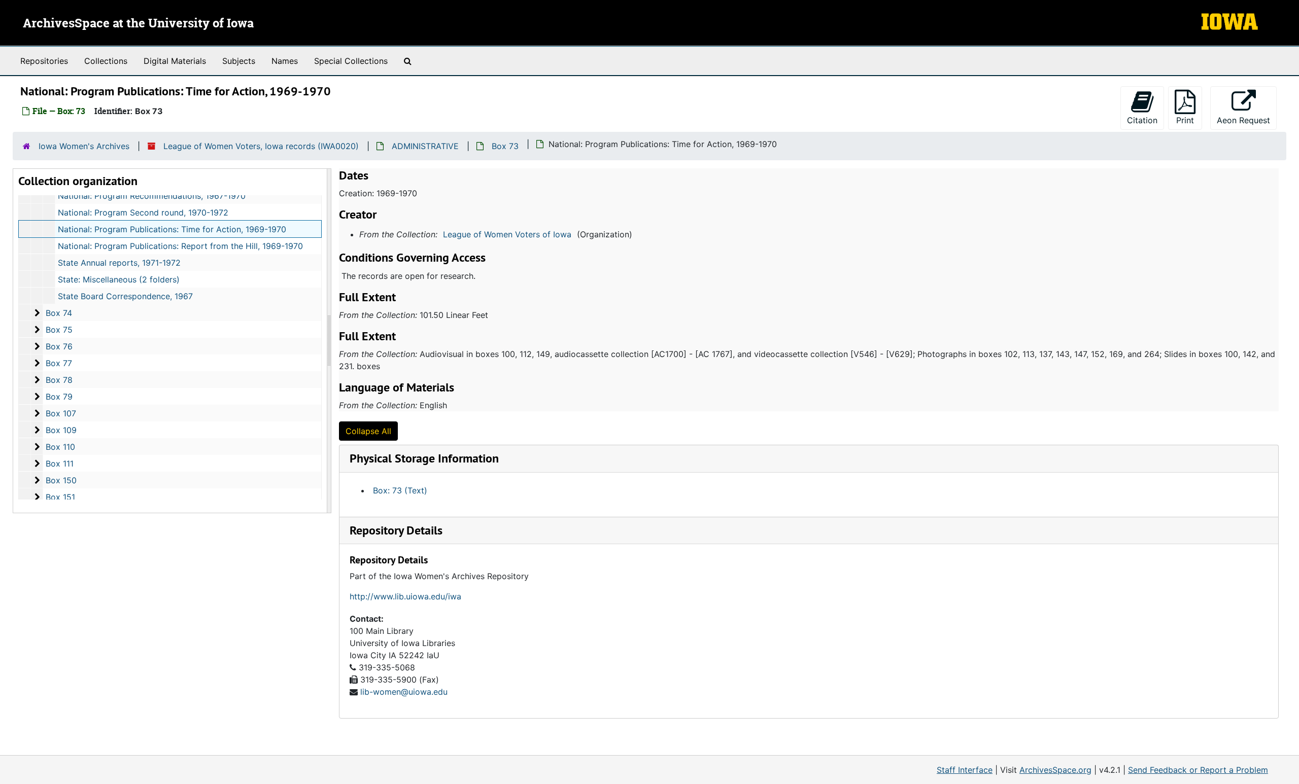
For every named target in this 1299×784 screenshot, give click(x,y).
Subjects (238, 61)
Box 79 (59, 396)
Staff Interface (965, 770)
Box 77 (59, 363)
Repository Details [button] (396, 530)
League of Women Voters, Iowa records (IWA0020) (261, 146)
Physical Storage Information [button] (424, 458)
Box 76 (59, 346)
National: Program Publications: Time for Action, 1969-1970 (172, 229)
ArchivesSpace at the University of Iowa (138, 23)
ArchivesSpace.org (1055, 770)
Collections (105, 61)
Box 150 (61, 480)
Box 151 (60, 497)
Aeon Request (1247, 120)
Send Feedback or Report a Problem (1198, 770)
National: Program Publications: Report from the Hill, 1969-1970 (180, 246)
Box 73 (505, 146)
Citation (1142, 120)
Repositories (44, 61)
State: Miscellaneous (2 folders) (119, 279)
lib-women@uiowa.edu (404, 692)
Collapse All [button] (368, 431)
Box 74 (59, 313)
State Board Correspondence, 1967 (125, 296)
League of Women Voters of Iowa (507, 234)
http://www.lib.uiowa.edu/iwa (405, 596)
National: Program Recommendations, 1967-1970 (152, 196)
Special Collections (351, 61)
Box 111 (60, 463)
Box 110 (60, 447)
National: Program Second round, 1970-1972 (143, 212)
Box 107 (61, 413)
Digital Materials (175, 61)
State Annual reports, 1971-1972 (119, 263)
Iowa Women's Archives (84, 146)
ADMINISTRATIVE (425, 146)
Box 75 (59, 330)
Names (284, 61)
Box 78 (59, 380)
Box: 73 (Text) (400, 490)
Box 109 (61, 430)
